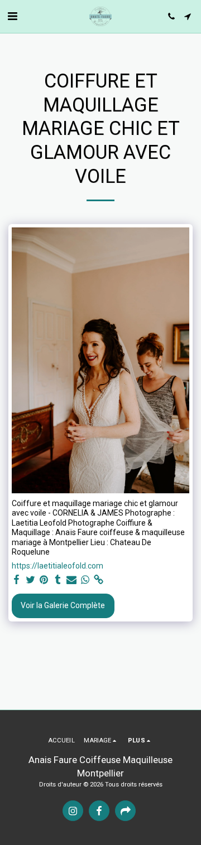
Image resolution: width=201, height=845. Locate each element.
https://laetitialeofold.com (57, 565)
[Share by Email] (71, 580)
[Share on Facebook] (17, 580)
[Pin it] (44, 580)
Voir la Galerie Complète (63, 605)
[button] (12, 16)
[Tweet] (31, 580)
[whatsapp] (85, 580)
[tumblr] (58, 580)
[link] (99, 580)
